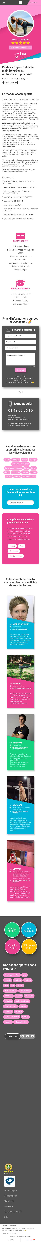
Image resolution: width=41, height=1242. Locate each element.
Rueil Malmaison (10, 1006)
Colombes (8, 1001)
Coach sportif (6, 79)
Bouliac (24, 460)
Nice (6, 985)
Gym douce (14, 551)
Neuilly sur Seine (10, 991)
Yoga (21, 546)
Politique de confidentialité (9, 1233)
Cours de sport (10, 1190)
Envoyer (20, 370)
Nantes (20, 985)
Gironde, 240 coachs (10, 83)
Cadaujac (33, 460)
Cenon (33, 468)
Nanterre (25, 1017)
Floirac (6, 472)
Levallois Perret (25, 991)
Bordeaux (15, 460)
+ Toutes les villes (21, 1022)
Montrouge (8, 996)
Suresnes (23, 1006)
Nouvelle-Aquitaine (23, 79)
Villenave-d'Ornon (28, 476)
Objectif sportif (10, 1196)
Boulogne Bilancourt (12, 1017)
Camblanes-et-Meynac (20, 464)
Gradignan (16, 472)
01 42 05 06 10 (20, 410)
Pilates (12, 546)
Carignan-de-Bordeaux (13, 468)
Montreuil (8, 1022)
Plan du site (9, 1201)
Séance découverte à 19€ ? (20, 47)
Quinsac (9, 476)
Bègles (7, 460)
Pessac (34, 472)
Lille (12, 985)
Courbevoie (29, 996)
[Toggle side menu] (3, 2)
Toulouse (28, 980)
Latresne (25, 472)
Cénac (26, 468)
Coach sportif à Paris (12, 975)
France (14, 79)
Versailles (18, 1012)
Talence (17, 476)
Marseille (8, 980)
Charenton (8, 1012)
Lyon (24, 975)
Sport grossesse (16, 556)
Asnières (19, 996)
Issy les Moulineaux (22, 1001)
